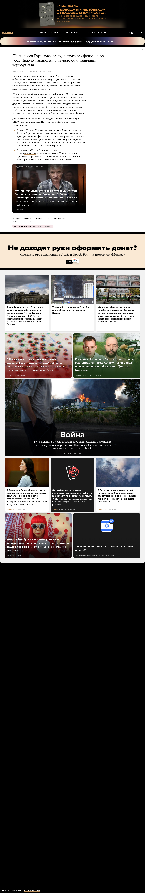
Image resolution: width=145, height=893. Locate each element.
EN (142, 33)
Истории (54, 33)
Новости (42, 33)
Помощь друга (99, 33)
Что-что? (27, 222)
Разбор (64, 33)
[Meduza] (7, 32)
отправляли (30, 153)
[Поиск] (137, 32)
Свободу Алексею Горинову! (44, 71)
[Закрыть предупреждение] (142, 890)
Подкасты (76, 33)
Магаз (86, 33)
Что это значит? (32, 891)
